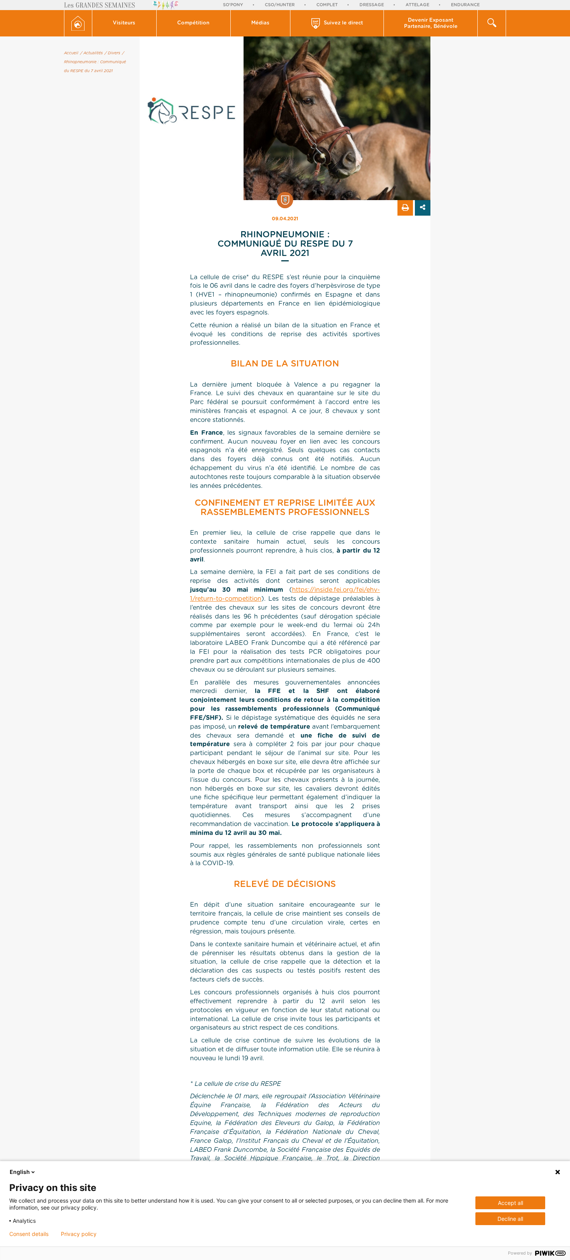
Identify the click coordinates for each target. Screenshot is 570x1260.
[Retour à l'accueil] (78, 23)
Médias (260, 23)
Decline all (510, 1218)
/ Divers (112, 53)
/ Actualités (91, 53)
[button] (124, 23)
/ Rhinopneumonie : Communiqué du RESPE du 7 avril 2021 (95, 62)
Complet (327, 5)
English (20, 1171)
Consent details (28, 1234)
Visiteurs (124, 23)
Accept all (510, 1203)
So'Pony (233, 5)
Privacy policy (79, 1234)
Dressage (371, 5)
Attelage (417, 5)
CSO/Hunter (280, 5)
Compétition (193, 23)
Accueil (71, 53)
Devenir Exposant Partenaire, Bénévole (431, 23)
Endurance (465, 5)
